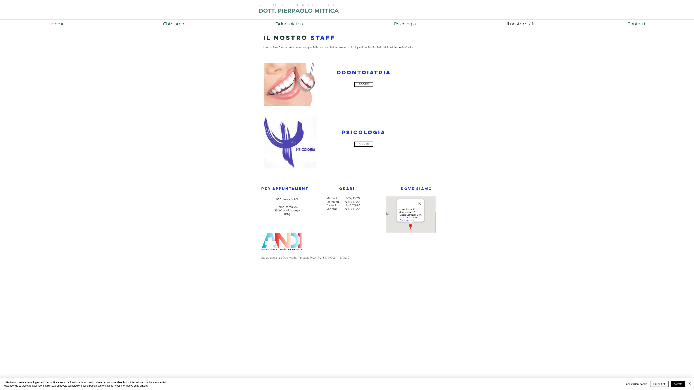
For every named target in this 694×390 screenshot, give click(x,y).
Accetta (678, 384)
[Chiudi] (689, 384)
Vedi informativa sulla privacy (131, 385)
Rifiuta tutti (659, 384)
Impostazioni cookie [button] (636, 384)
